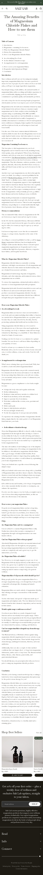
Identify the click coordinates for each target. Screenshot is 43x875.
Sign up (34, 804)
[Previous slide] (2, 3)
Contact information (21, 869)
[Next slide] (41, 3)
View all (38, 733)
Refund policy (7, 866)
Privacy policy (16, 866)
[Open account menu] (36, 8)
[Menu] (2, 8)
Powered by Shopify (26, 863)
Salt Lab (17, 863)
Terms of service (25, 866)
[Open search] (7, 8)
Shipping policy (36, 866)
